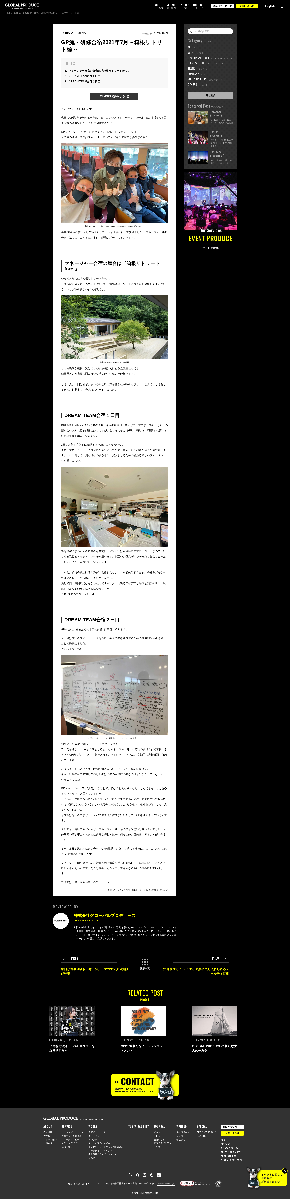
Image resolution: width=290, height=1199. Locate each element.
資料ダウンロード (222, 6)
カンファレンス (96, 1139)
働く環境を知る (184, 1132)
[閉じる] (285, 1171)
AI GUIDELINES (228, 1156)
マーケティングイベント (100, 1150)
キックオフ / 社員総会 (99, 1143)
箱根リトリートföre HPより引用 (114, 362)
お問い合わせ (247, 6)
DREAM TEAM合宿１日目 (82, 76)
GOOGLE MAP (164, 1183)
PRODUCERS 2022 (206, 1132)
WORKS (93, 1126)
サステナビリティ (162, 1143)
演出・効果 (67, 1147)
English (270, 6)
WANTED (181, 1126)
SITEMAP (225, 1144)
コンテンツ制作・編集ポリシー (129, 890)
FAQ (223, 1140)
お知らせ (47, 1143)
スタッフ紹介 (50, 1139)
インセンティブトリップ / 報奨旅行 (105, 1147)
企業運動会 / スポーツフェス (102, 1154)
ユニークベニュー (70, 1139)
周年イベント (95, 1136)
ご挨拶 (46, 1136)
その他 (91, 1158)
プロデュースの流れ (71, 1136)
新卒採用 (180, 1136)
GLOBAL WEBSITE (230, 1160)
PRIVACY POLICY (229, 1148)
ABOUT (47, 1126)
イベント (158, 1132)
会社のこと (159, 1139)
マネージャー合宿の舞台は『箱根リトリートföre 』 (98, 70)
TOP (8, 12)
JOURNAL (17, 12)
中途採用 (180, 1139)
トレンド (158, 1136)
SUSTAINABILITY (138, 1126)
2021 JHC (201, 1136)
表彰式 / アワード (97, 1132)
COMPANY (27, 12)
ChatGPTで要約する (112, 96)
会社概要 (47, 1132)
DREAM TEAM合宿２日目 (82, 81)
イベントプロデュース (72, 1132)
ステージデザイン (70, 1143)
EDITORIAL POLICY (231, 1152)
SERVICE (67, 1126)
